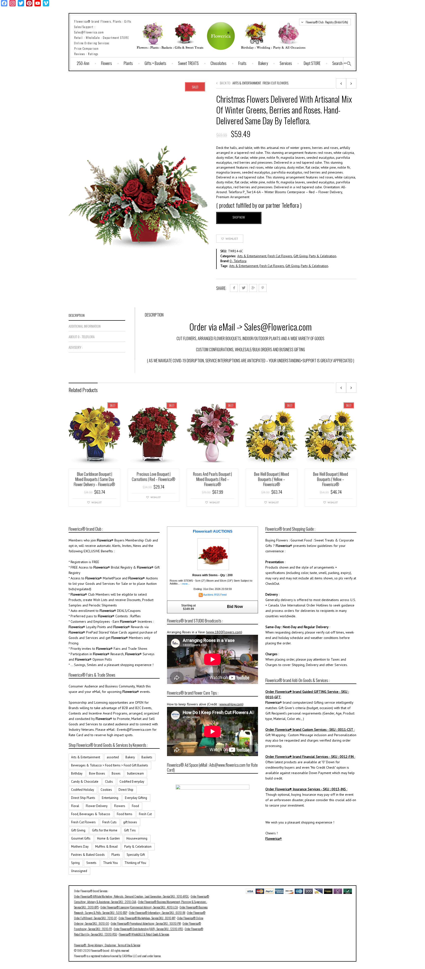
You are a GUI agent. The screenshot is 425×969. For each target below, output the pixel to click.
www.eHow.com (231, 704)
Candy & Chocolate (84, 781)
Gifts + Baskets (155, 63)
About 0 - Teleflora (82, 336)
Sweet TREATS (188, 63)
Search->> (339, 63)
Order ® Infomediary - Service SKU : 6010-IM (157, 912)
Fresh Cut (145, 814)
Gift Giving (300, 256)
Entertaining (110, 798)
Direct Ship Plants (83, 798)
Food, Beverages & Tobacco (90, 814)
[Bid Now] (213, 553)
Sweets (91, 863)
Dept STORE (312, 63)
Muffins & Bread (106, 846)
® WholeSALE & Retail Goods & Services (144, 934)
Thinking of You (135, 863)
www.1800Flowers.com (224, 632)
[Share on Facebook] (234, 288)
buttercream (135, 773)
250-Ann (83, 63)
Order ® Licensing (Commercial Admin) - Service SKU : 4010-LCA (139, 907)
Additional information (85, 326)
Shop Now (239, 217)
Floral (75, 806)
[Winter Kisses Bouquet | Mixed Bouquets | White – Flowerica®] (341, 83)
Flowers (106, 63)
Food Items (124, 814)
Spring (75, 863)
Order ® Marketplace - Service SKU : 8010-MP (147, 918)
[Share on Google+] (253, 288)
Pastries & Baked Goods (88, 855)
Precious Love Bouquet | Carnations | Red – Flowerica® (153, 476)
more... (186, 583)
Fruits (242, 63)
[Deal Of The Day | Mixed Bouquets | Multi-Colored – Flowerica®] (351, 83)
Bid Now (235, 606)
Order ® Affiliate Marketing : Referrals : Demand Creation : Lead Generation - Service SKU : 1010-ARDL (131, 896)
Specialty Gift (136, 855)
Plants (128, 63)
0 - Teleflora (238, 261)
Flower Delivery (96, 806)
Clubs (109, 781)
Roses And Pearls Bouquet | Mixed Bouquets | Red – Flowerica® (212, 479)
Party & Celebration (322, 256)
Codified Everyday (132, 781)
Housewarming (136, 838)
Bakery (263, 63)
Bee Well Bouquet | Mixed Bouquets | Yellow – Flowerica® (271, 479)
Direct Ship (126, 790)
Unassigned (79, 871)
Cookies (106, 790)
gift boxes (130, 822)
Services (286, 63)
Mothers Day (80, 846)
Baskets (146, 757)
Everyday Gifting (136, 798)
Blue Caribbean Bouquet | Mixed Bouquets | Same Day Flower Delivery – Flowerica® (94, 479)
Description (77, 315)
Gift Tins (130, 830)
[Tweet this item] (243, 288)
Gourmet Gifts (81, 838)
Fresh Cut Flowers (275, 82)
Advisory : (76, 347)
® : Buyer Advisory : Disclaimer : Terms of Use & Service (107, 945)
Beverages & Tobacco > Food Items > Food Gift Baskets (109, 765)
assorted (113, 757)
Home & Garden (108, 838)
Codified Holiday (82, 790)
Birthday (76, 773)
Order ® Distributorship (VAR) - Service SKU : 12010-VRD (148, 929)
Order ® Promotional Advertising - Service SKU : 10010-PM (146, 923)
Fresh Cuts (109, 822)
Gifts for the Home (104, 830)
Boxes (116, 773)
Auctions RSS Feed (215, 594)
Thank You (110, 863)
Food (135, 806)
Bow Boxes (97, 773)
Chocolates (219, 63)
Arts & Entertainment (246, 82)
